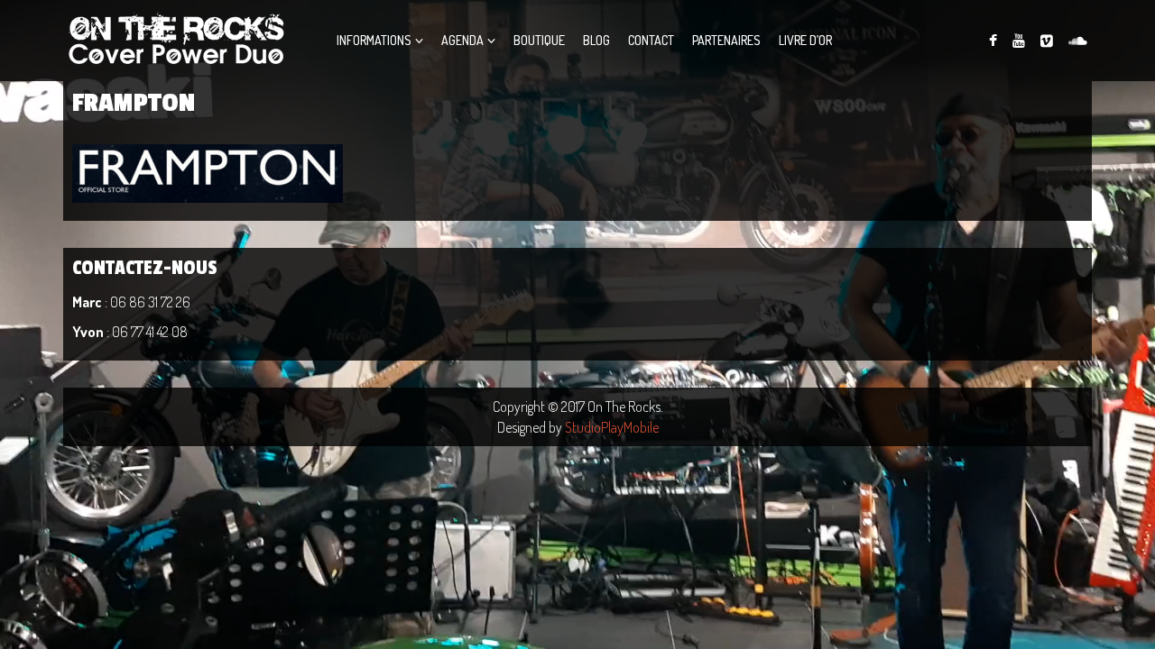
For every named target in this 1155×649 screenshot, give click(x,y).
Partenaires (726, 40)
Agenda (462, 40)
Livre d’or (805, 40)
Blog (596, 40)
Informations (374, 40)
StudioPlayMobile (612, 427)
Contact (651, 40)
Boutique (539, 40)
